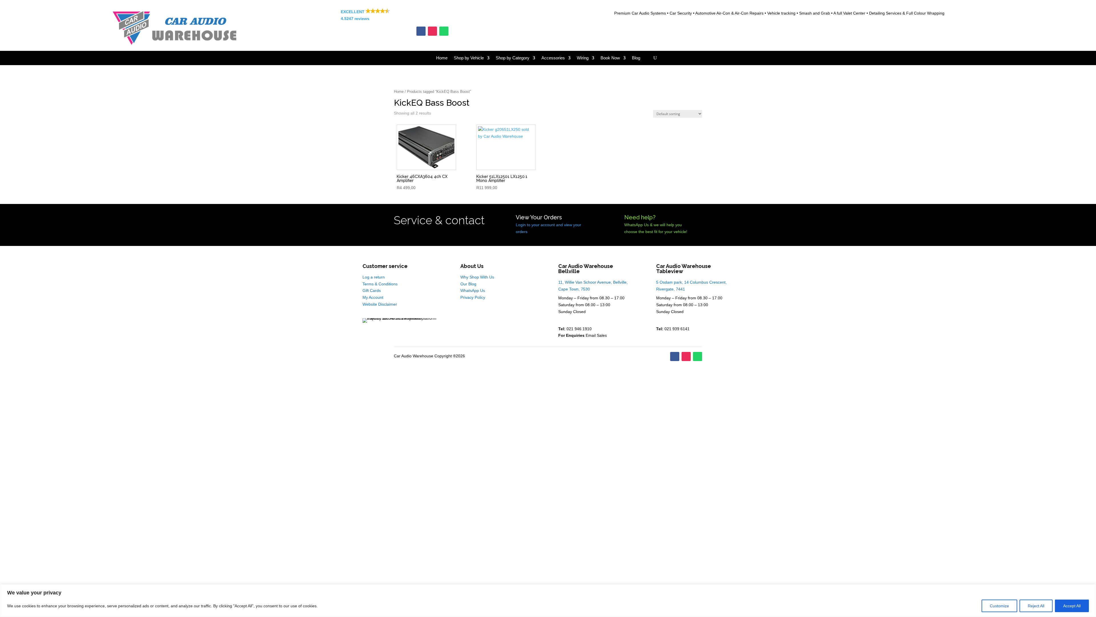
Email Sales (596, 335)
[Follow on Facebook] (421, 31)
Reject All (1036, 606)
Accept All (1072, 606)
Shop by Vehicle (469, 58)
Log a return (373, 277)
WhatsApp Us (472, 290)
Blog (636, 58)
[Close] (1090, 589)
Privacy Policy (472, 297)
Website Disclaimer (379, 304)
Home (442, 58)
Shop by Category (512, 58)
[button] (432, 15)
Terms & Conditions (380, 284)
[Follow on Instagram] (432, 31)
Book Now (610, 58)
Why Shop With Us (477, 277)
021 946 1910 (579, 328)
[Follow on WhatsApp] (443, 31)
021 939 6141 (677, 328)
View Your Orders (539, 217)
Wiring (583, 58)
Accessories (553, 58)
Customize (999, 606)
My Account (372, 297)
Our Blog (468, 284)
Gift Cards (371, 290)
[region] (548, 600)
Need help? (640, 217)
